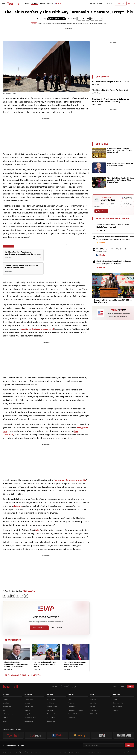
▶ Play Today (101, 211)
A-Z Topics (28, 694)
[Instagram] (67, 686)
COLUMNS (34, 3)
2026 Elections (29, 699)
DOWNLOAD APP (96, 3)
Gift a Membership (117, 703)
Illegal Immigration (30, 718)
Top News (5, 699)
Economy (27, 710)
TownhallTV (6, 718)
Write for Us (93, 714)
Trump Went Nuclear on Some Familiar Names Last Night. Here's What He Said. (75, 664)
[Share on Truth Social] (83, 18)
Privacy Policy (17, 752)
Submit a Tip (94, 710)
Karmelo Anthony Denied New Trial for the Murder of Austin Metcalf (45, 664)
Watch (4, 710)
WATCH (42, 3)
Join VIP (130, 686)
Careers (92, 707)
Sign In (115, 686)
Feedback (25, 752)
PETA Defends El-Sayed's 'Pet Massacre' (110, 81)
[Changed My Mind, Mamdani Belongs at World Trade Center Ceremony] (113, 285)
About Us (93, 699)
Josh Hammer (51, 718)
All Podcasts (71, 718)
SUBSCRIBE (121, 3)
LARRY (70, 699)
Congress (27, 703)
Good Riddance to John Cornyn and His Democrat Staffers (120, 164)
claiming (17, 506)
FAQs (122, 686)
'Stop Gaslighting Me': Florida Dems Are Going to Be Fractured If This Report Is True (120, 180)
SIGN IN (109, 3)
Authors (5, 721)
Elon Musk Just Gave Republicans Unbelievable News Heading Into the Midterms (16, 664)
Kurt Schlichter (51, 699)
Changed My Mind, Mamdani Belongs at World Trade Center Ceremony (110, 100)
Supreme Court (29, 721)
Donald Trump (29, 707)
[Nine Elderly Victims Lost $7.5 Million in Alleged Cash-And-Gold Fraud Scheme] (99, 153)
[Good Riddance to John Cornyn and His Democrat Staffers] (99, 167)
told (37, 530)
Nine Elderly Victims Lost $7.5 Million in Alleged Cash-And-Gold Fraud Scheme (119, 151)
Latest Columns (7, 707)
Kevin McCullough (52, 707)
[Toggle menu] (3, 3)
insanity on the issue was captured (37, 329)
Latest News (6, 703)
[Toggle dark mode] (134, 3)
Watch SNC (115, 710)
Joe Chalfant (8, 669)
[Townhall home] (10, 686)
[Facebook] (71, 686)
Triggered (71, 703)
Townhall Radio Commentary (76, 714)
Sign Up (130, 745)
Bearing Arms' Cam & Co (75, 710)
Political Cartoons (8, 714)
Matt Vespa (67, 669)
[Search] (129, 3)
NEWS (27, 3)
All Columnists (51, 721)
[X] (63, 686)
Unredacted (71, 707)
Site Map (46, 752)
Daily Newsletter (117, 707)
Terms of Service (7, 752)
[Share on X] (79, 18)
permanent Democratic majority (70, 480)
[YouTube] (75, 686)
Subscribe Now (57, 628)
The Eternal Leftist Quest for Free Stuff (110, 90)
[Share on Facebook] (88, 18)
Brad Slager (50, 710)
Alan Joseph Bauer (52, 714)
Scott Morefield (40, 19)
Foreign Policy (29, 714)
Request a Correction (36, 752)
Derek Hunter (50, 703)
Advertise (93, 703)
